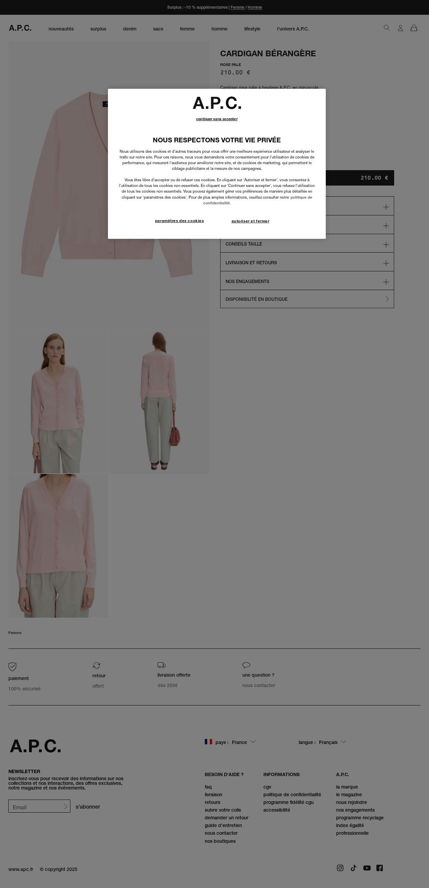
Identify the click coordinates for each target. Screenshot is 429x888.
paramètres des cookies (179, 220)
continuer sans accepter (216, 119)
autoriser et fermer (250, 221)
